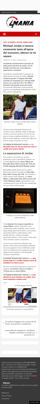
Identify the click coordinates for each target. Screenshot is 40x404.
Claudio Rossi (21, 60)
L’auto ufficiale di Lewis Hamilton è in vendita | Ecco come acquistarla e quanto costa (19, 277)
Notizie (19, 42)
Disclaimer (5, 399)
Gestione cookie (34, 402)
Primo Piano (28, 42)
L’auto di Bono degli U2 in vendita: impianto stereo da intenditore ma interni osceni (19, 260)
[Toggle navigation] (4, 34)
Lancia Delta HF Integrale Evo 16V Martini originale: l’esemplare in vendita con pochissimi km (20, 333)
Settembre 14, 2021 (9, 60)
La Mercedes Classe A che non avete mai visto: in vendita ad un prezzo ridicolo (20, 147)
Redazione (5, 393)
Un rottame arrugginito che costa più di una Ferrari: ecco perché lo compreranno (20, 323)
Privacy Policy (7, 396)
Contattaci (34, 378)
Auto (5, 42)
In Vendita (12, 42)
